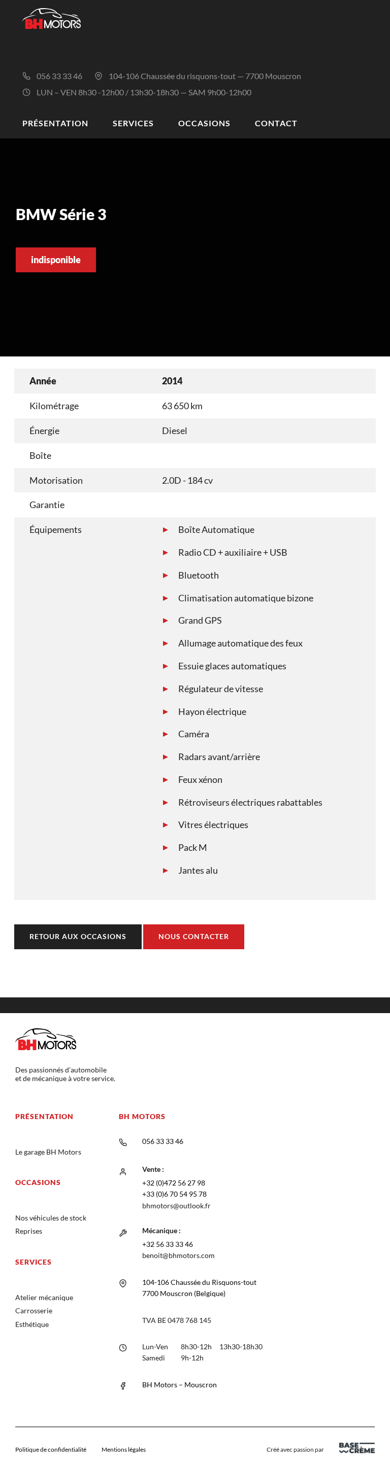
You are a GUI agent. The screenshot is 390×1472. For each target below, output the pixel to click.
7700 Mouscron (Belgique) (183, 1293)
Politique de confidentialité (50, 1449)
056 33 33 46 (59, 76)
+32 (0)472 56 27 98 (173, 1182)
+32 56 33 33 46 (167, 1244)
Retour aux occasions (77, 936)
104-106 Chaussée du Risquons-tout (199, 1282)
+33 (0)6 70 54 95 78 (174, 1194)
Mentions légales (124, 1449)
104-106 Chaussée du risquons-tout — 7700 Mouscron (205, 76)
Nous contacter (193, 936)
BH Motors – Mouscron (179, 1384)
